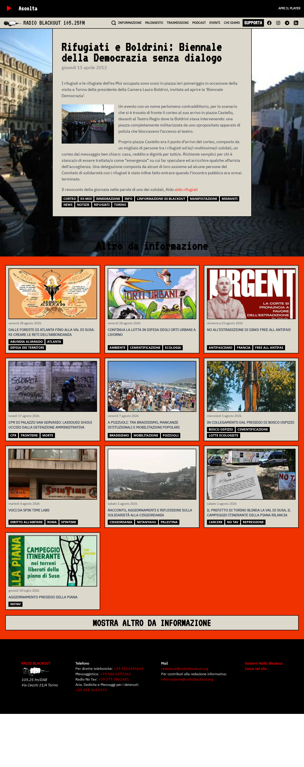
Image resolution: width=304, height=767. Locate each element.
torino (120, 204)
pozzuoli (170, 435)
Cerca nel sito (256, 668)
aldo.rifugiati (186, 189)
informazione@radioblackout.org (187, 679)
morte (47, 435)
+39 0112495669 (129, 668)
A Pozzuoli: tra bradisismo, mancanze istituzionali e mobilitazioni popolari (144, 424)
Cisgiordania (120, 522)
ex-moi (86, 198)
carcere (216, 522)
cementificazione (145, 347)
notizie (83, 204)
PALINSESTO (154, 23)
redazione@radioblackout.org (184, 668)
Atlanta (54, 341)
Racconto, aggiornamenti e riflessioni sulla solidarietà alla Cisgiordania (150, 512)
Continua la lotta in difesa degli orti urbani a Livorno (152, 332)
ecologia (173, 347)
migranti (229, 198)
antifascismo (220, 347)
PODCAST (199, 23)
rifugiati (101, 204)
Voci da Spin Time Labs (28, 510)
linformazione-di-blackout (161, 198)
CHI (232, 23)
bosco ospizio (221, 429)
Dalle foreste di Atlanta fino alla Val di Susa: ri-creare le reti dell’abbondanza (51, 332)
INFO (130, 23)
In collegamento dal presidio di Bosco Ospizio (250, 422)
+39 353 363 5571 (91, 690)
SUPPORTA (253, 22)
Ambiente (117, 347)
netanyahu (146, 522)
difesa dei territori (27, 347)
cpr (13, 435)
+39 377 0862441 (113, 679)
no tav (232, 522)
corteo (69, 198)
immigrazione (108, 198)
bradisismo (119, 435)
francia (244, 347)
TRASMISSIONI (178, 23)
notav (15, 604)
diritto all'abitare (26, 522)
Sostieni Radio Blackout (264, 663)
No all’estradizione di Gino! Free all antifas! (249, 329)
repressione (253, 522)
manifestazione (203, 198)
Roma (52, 522)
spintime (68, 522)
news (68, 204)
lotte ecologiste (223, 435)
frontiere (29, 435)
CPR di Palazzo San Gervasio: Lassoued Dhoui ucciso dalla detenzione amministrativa (50, 424)
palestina (169, 522)
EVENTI (214, 23)
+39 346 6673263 (115, 674)
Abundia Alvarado (26, 341)
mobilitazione (146, 435)
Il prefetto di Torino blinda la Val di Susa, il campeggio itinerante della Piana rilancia (249, 512)
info (128, 198)
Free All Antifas (269, 347)
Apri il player (289, 8)
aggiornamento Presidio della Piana (42, 597)
